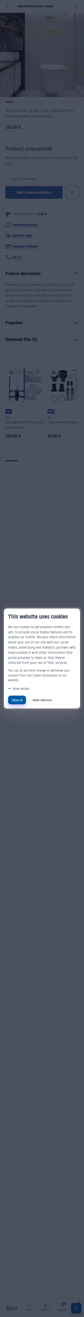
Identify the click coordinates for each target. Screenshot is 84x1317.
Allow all (17, 700)
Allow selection (42, 700)
